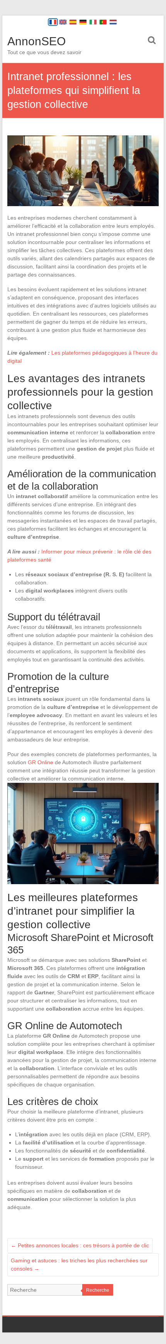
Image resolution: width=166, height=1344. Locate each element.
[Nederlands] (113, 22)
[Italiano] (93, 22)
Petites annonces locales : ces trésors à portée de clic (80, 1245)
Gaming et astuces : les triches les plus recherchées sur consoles (79, 1264)
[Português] (103, 22)
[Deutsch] (83, 22)
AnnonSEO (36, 41)
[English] (63, 22)
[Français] (53, 22)
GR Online (40, 762)
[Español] (73, 22)
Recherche (97, 1290)
